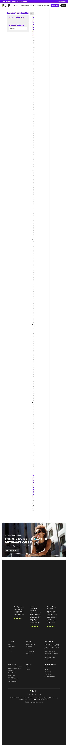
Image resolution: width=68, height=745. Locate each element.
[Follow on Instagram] (30, 694)
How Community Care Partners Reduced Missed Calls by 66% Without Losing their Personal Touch (33, 103)
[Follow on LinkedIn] (35, 694)
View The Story (62, 1)
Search (31, 13)
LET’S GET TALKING (12, 550)
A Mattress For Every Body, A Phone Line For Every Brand (33, 362)
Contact (46, 5)
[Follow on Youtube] (40, 694)
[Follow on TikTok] (32, 694)
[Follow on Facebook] (27, 694)
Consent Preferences (49, 676)
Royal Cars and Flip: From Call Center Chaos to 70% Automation (33, 281)
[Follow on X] (38, 694)
